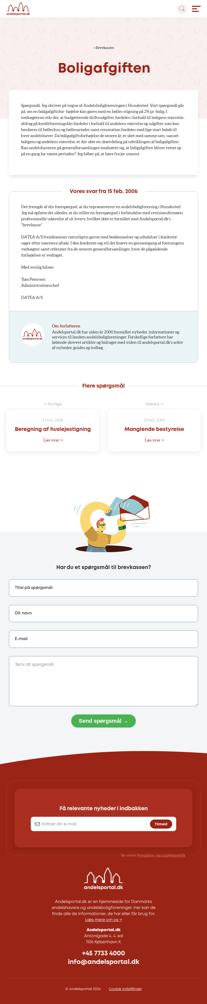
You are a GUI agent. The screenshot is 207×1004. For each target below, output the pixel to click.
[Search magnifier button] (182, 9)
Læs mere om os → (103, 920)
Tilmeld (161, 824)
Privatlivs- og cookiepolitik (161, 855)
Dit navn (23, 613)
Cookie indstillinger (125, 989)
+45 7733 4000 (103, 953)
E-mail (21, 639)
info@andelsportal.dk (103, 962)
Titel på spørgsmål (34, 588)
